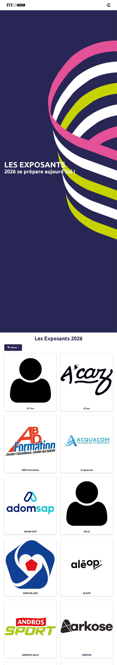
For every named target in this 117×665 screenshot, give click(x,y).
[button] (108, 5)
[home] (16, 5)
